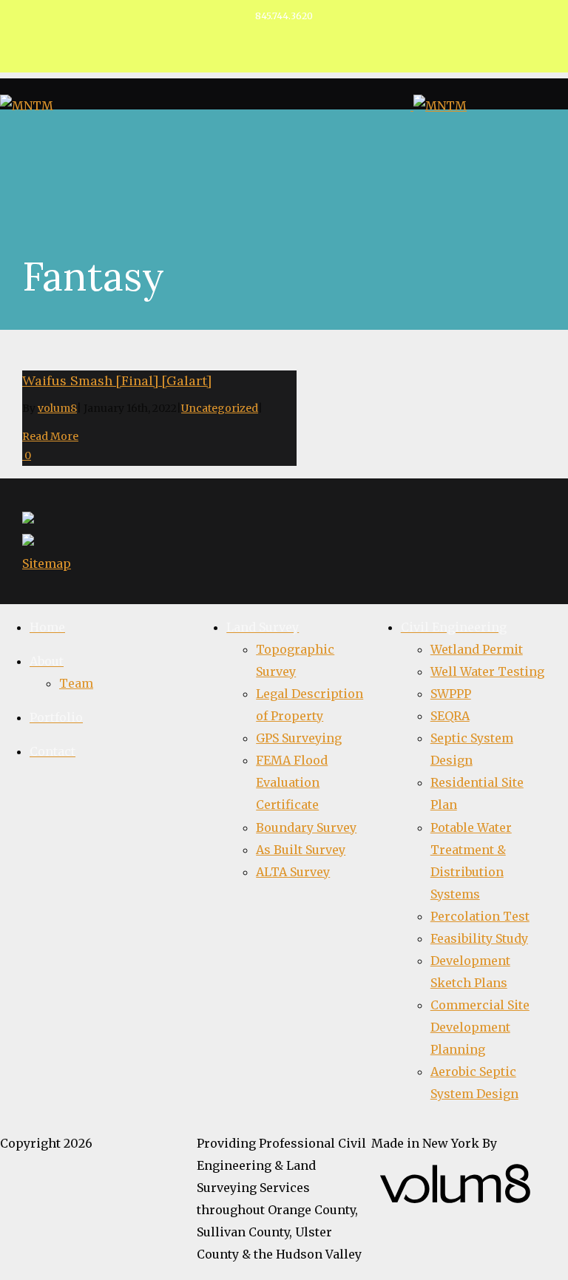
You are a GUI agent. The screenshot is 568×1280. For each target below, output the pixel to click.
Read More (50, 436)
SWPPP (450, 693)
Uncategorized (219, 408)
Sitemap (46, 563)
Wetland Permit (476, 649)
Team (76, 683)
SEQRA (450, 715)
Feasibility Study (479, 938)
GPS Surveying (299, 738)
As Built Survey (300, 849)
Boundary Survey (306, 827)
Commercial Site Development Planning (480, 1027)
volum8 (57, 408)
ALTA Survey (293, 871)
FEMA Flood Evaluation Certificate (292, 782)
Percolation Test (480, 916)
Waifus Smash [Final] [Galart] (117, 380)
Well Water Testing (487, 671)
